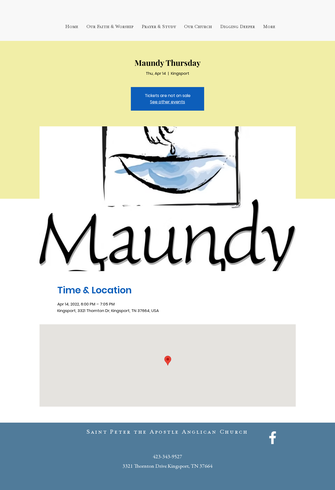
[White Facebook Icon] (272, 437)
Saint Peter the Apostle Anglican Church (167, 433)
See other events (167, 102)
